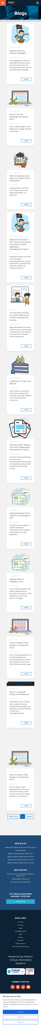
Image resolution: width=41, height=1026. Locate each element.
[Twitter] (18, 987)
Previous (13, 816)
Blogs (20, 928)
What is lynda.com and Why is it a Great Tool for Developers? (20, 178)
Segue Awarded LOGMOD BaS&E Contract (20, 860)
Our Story (20, 925)
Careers (20, 937)
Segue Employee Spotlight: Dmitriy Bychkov (20, 863)
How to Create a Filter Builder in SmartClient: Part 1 (19, 777)
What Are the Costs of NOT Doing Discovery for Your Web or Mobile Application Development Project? (20, 244)
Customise (20, 1017)
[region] (20, 1010)
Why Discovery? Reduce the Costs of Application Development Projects (20, 447)
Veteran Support (20, 943)
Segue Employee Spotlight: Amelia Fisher (20, 853)
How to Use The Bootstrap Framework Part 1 (19, 116)
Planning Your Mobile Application (20, 882)
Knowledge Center (20, 931)
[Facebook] (12, 987)
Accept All (20, 1012)
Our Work (20, 922)
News (20, 934)
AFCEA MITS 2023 (20, 850)
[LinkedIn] (23, 987)
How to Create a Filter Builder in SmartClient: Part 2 (19, 645)
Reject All (20, 1022)
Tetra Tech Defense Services (20, 946)
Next (30, 816)
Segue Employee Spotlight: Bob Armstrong (20, 856)
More (26, 79)
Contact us (20, 901)
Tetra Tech (20, 940)
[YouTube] (28, 987)
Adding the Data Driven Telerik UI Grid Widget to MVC (20, 515)
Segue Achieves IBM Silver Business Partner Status (20, 847)
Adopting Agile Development (20, 879)
